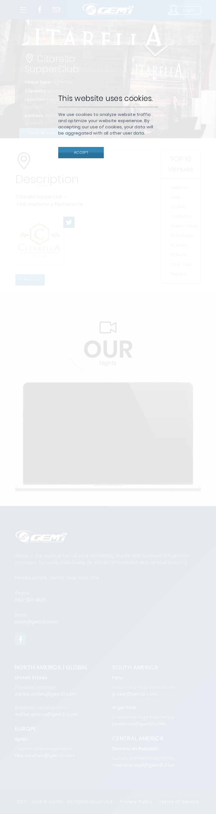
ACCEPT (80, 152)
